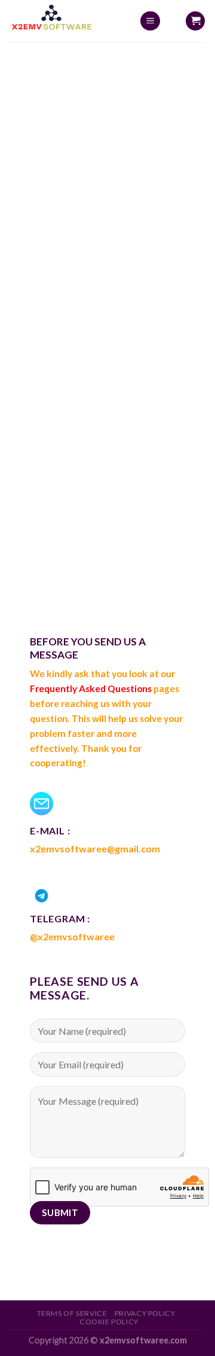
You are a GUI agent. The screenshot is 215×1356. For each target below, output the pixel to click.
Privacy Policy (145, 1313)
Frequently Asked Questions (91, 688)
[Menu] (150, 21)
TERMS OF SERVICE (72, 1313)
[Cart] (195, 21)
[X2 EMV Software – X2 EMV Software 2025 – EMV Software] (65, 21)
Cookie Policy (109, 1321)
